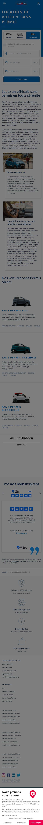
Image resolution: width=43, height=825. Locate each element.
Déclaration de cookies (9, 815)
